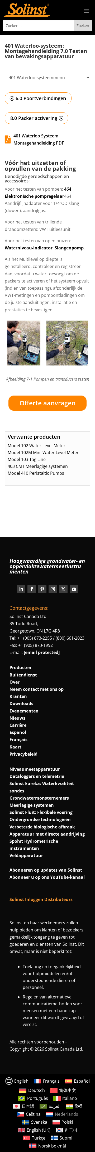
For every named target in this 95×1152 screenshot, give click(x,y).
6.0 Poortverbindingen (41, 98)
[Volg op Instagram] (53, 589)
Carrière (18, 725)
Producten (20, 667)
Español (18, 732)
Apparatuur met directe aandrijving (47, 834)
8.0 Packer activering (33, 118)
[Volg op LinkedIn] (21, 589)
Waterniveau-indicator (29, 248)
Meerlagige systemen (32, 805)
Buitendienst (23, 675)
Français (18, 739)
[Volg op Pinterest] (42, 589)
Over (15, 682)
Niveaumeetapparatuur (35, 769)
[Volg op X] (63, 589)
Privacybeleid (23, 754)
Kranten (18, 696)
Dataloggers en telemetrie (37, 776)
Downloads (21, 703)
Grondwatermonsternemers (39, 798)
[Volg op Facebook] (31, 589)
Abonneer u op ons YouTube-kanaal (47, 877)
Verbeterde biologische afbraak (42, 827)
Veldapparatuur (26, 855)
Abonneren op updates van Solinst (46, 870)
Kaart (15, 747)
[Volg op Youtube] (74, 589)
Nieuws (17, 718)
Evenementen (24, 711)
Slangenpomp (69, 248)
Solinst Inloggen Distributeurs (41, 899)
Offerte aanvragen (47, 402)
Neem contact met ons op (37, 689)
